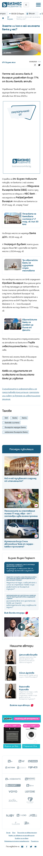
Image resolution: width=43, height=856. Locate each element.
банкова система (12, 423)
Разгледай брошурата (26, 719)
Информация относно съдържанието (16, 841)
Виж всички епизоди (14, 613)
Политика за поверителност (27, 832)
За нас (8, 832)
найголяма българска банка (16, 432)
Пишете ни (35, 841)
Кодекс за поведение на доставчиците (21, 835)
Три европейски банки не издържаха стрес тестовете (30, 265)
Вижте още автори (20, 705)
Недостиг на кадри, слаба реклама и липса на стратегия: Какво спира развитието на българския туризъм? (21, 578)
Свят (8, 473)
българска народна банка (15, 427)
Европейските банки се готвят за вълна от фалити (29, 324)
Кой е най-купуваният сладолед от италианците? (20, 479)
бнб (6, 418)
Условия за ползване (21, 838)
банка (14, 418)
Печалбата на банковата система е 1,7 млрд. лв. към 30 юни (30, 219)
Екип (14, 832)
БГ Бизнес (10, 18)
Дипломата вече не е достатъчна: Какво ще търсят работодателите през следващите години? (21, 597)
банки (24, 418)
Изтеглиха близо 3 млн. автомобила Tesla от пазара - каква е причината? (19, 544)
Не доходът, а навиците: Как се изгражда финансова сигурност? (20, 565)
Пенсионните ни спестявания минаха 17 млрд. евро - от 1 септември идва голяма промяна (21, 513)
